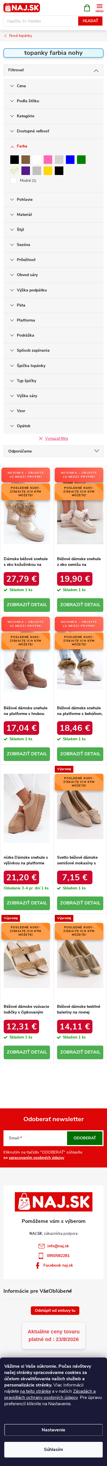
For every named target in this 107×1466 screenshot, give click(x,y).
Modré (27, 180)
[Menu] (99, 7)
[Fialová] (25, 170)
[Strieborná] (37, 170)
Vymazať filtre (56, 438)
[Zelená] (81, 159)
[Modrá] (70, 159)
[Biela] (37, 159)
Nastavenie (53, 1430)
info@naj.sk (58, 1246)
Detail (39, 605)
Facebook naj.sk (58, 1265)
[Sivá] (59, 159)
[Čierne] (59, 170)
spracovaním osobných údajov (36, 1157)
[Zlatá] (48, 170)
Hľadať (90, 21)
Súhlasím (53, 1449)
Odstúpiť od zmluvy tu (55, 1310)
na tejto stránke (35, 1391)
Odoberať (85, 1138)
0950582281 (58, 1255)
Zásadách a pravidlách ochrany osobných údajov (50, 1394)
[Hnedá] (25, 159)
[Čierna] (14, 159)
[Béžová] (14, 170)
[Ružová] (48, 159)
